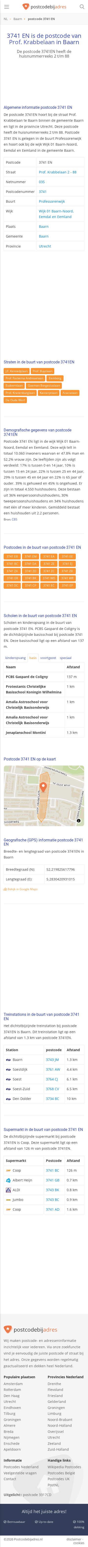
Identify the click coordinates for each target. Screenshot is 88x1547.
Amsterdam (13, 1383)
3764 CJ (52, 1079)
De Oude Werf (15, 400)
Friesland (55, 1395)
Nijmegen (12, 1437)
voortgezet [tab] (48, 658)
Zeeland (54, 1443)
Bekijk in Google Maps (22, 889)
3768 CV (52, 1089)
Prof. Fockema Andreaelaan (24, 378)
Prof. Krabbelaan (32, 42)
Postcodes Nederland (21, 1467)
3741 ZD (30, 571)
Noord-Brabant (60, 1419)
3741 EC (49, 585)
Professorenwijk (52, 201)
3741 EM (31, 556)
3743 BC (52, 1199)
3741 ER (12, 578)
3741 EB (12, 556)
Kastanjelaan (48, 393)
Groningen (12, 1419)
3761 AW (53, 1069)
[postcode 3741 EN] (44, 7)
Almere (9, 1425)
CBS (14, 519)
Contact (10, 1479)
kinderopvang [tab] (15, 658)
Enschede (12, 1443)
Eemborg (55, 378)
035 (42, 182)
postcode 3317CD (37, 1494)
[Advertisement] (44, 307)
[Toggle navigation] (6, 7)
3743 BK (52, 1190)
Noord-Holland (60, 1425)
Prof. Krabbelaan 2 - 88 (58, 172)
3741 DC (12, 585)
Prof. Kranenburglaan (20, 393)
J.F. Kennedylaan (17, 371)
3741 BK (30, 578)
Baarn (44, 226)
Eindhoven (12, 1407)
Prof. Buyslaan (42, 371)
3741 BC (12, 564)
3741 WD (49, 578)
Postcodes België (61, 1473)
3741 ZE (49, 564)
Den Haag (12, 1395)
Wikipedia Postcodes (64, 1467)
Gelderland (57, 1401)
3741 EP (67, 585)
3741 (43, 191)
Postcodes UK (59, 1479)
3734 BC (52, 1098)
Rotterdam (12, 1389)
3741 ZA (12, 571)
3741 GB (52, 1180)
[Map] (44, 796)
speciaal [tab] (65, 658)
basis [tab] (33, 658)
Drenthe (54, 1383)
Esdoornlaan (14, 385)
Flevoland (55, 1389)
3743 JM (52, 1059)
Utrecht (45, 246)
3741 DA (30, 564)
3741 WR (67, 578)
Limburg (54, 1413)
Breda (8, 1431)
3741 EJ (67, 564)
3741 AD (52, 1209)
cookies (78, 1543)
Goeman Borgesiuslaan (44, 385)
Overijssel (56, 1431)
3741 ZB (67, 571)
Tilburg (9, 1413)
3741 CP (30, 585)
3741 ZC (49, 571)
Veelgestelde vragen (20, 1473)
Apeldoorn (12, 1449)
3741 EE (67, 556)
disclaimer (73, 1539)
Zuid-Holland (58, 1449)
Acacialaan (70, 393)
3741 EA (49, 556)
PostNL (53, 1485)
